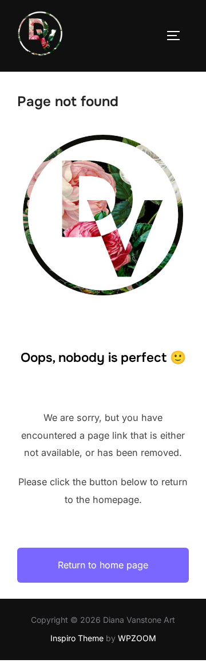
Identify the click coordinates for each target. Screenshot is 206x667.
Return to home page (103, 565)
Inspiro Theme (77, 638)
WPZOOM (137, 638)
